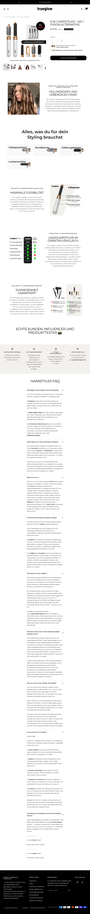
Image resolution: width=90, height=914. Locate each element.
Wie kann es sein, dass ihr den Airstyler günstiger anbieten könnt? (43, 633)
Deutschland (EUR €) (11, 907)
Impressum (33, 881)
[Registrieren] (69, 890)
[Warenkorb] (85, 9)
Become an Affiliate (35, 900)
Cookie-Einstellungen (36, 898)
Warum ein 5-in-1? (33, 477)
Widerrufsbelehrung (36, 889)
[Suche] (8, 9)
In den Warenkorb (68, 58)
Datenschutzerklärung (36, 886)
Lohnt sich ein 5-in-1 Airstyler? (37, 732)
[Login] (82, 9)
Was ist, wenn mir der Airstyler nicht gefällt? (41, 683)
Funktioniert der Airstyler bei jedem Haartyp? (42, 517)
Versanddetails (34, 895)
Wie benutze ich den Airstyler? (37, 573)
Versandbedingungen (36, 892)
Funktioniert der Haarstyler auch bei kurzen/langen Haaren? (44, 815)
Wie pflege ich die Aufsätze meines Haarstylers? (43, 390)
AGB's (31, 883)
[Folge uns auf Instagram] (77, 882)
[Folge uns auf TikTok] (82, 882)
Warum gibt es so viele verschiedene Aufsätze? (42, 442)
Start (5, 17)
